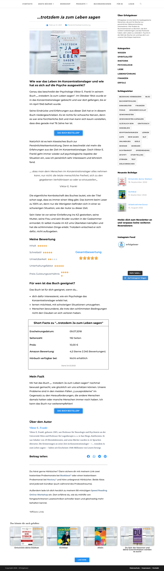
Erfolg (122, 82)
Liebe (120, 69)
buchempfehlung (127, 101)
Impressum (146, 568)
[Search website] (140, 4)
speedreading (143, 150)
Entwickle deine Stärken (140, 179)
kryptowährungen (128, 132)
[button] (88, 456)
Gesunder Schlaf (137, 110)
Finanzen (123, 78)
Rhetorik (123, 61)
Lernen (145, 132)
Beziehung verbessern (130, 97)
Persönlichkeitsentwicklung (79, 25)
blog (147, 97)
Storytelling (137, 155)
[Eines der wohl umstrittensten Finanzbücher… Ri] (126, 264)
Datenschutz (135, 568)
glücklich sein (126, 123)
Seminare (135, 146)
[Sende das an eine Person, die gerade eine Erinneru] (143, 264)
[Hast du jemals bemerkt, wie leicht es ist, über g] (126, 254)
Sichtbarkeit (125, 150)
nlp (144, 137)
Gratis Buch (143, 123)
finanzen (140, 106)
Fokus (122, 110)
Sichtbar (132, 192)
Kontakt (155, 568)
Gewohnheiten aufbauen (131, 119)
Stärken (123, 159)
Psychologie (125, 65)
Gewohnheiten (126, 115)
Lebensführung (127, 74)
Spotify (123, 155)
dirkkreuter (125, 106)
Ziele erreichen (127, 164)
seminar (123, 146)
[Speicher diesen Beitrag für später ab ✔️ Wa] (143, 254)
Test (133, 159)
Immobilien (124, 128)
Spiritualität (125, 57)
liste (121, 137)
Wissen (122, 52)
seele (137, 141)
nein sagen (133, 137)
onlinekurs (125, 141)
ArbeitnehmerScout (138, 204)
